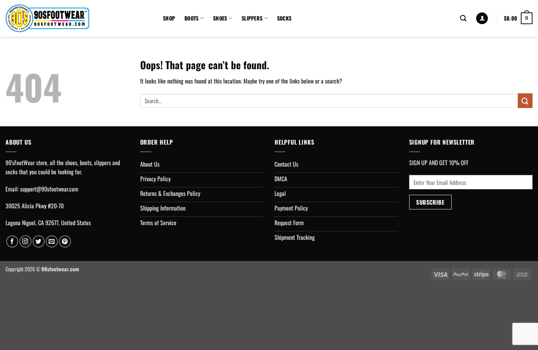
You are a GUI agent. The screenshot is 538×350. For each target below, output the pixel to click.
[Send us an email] (52, 241)
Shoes (220, 18)
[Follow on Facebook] (12, 241)
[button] (482, 18)
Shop (169, 18)
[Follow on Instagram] (25, 241)
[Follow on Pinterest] (65, 241)
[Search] (463, 18)
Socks (284, 18)
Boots (191, 18)
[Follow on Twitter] (39, 241)
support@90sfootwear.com (49, 189)
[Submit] (525, 100)
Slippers (252, 18)
